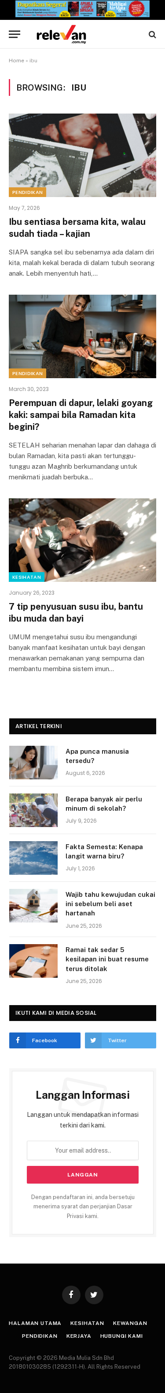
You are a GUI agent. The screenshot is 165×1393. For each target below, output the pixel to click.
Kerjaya (79, 1336)
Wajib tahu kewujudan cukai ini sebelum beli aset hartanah (110, 904)
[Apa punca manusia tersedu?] (33, 762)
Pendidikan (27, 192)
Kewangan (130, 1323)
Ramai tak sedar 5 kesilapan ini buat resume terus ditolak (107, 959)
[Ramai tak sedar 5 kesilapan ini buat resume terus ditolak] (33, 961)
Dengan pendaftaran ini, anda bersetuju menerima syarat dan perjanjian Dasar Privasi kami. (83, 1206)
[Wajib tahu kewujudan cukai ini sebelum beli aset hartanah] (33, 905)
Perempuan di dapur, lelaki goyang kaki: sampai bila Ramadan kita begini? (81, 415)
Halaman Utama (35, 1323)
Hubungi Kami (121, 1336)
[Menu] (14, 34)
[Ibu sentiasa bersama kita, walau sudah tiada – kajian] (82, 155)
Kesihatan (26, 577)
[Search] (151, 34)
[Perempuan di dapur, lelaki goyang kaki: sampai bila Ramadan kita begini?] (82, 336)
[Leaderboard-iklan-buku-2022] (82, 15)
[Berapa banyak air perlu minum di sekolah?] (33, 810)
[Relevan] (86, 34)
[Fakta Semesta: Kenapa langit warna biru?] (33, 858)
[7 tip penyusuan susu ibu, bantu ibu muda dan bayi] (82, 539)
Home (16, 60)
